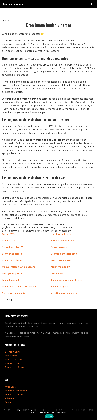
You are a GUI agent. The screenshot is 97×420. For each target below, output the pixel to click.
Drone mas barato (12, 253)
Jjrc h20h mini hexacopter (64, 293)
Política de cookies (14, 394)
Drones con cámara (14, 367)
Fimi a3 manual (10, 279)
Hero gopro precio (12, 273)
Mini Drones (11, 355)
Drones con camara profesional (19, 286)
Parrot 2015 (8, 234)
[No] (94, 413)
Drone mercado (58, 247)
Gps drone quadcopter (14, 293)
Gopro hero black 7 (12, 247)
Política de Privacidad (16, 390)
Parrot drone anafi (60, 260)
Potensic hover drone (62, 240)
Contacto (9, 402)
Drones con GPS (13, 363)
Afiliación (9, 398)
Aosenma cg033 (59, 286)
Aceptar (49, 416)
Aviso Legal (10, 386)
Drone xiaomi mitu (12, 260)
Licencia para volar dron (63, 253)
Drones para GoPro (14, 359)
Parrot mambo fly (60, 266)
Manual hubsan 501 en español (19, 266)
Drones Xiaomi (12, 351)
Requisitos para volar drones (66, 279)
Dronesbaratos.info (13, 4)
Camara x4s (56, 273)
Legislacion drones (60, 234)
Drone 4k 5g (8, 240)
